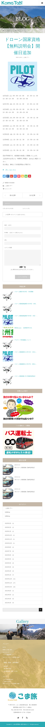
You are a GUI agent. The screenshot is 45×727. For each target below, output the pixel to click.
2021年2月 (9, 602)
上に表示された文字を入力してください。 (22, 269)
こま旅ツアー (26, 57)
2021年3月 (9, 598)
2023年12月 (10, 579)
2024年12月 (10, 535)
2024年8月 (9, 547)
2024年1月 (9, 575)
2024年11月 (10, 539)
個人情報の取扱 (7, 668)
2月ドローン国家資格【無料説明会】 (24, 491)
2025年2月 (9, 527)
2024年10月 (10, 543)
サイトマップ (6, 652)
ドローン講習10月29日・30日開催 (23, 291)
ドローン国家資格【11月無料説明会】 (25, 376)
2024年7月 (9, 551)
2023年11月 (10, 583)
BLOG (4, 647)
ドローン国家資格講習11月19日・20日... (25, 303)
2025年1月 (9, 531)
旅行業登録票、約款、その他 (10, 671)
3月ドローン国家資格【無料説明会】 (24, 479)
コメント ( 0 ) (26, 208)
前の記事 (13, 195)
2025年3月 (9, 523)
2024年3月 (9, 567)
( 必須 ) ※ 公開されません (13, 232)
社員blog (7, 512)
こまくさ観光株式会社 (8, 679)
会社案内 (6, 666)
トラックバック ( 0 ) (8, 208)
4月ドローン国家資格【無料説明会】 (24, 467)
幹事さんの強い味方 (7, 649)
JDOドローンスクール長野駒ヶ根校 (11, 657)
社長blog (7, 516)
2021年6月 (9, 591)
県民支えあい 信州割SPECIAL (23, 328)
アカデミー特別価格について (22, 340)
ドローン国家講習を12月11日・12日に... (25, 352)
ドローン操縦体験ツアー (8, 654)
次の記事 (32, 195)
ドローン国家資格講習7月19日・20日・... (25, 316)
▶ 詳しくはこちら (9, 170)
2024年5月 (9, 559)
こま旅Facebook (7, 681)
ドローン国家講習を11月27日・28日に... (25, 364)
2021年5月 (9, 594)
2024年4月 (9, 563)
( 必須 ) (8, 225)
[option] (11, 632)
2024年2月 (9, 571)
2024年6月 (9, 555)
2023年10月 (10, 587)
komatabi (11, 182)
